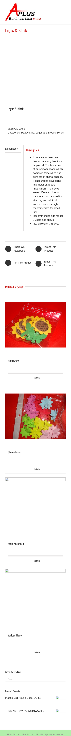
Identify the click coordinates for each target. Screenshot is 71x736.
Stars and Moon (16, 544)
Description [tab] (11, 148)
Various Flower (15, 635)
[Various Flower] (35, 599)
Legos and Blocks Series (50, 132)
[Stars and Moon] (35, 507)
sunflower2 (13, 361)
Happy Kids (27, 132)
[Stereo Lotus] (35, 416)
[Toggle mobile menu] (64, 5)
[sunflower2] (35, 324)
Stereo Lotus (14, 452)
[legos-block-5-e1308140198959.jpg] (35, 67)
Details (36, 378)
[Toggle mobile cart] (58, 5)
